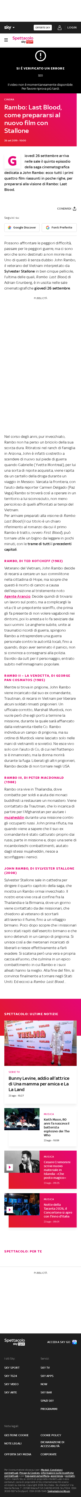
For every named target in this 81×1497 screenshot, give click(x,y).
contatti (70, 1475)
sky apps (47, 1376)
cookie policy (51, 1435)
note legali (12, 1443)
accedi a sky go (58, 1342)
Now (44, 1384)
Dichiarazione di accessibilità (52, 1444)
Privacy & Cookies (29, 1472)
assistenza (57, 1475)
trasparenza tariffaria (37, 1475)
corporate (49, 1454)
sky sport (11, 1367)
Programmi (49, 1409)
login (72, 27)
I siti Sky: (9, 1358)
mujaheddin (14, 817)
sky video (11, 1384)
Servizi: (45, 1358)
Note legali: (11, 1426)
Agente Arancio (17, 596)
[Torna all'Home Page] (23, 40)
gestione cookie (16, 1435)
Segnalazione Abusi (59, 1491)
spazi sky (47, 1400)
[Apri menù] (6, 40)
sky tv (45, 1367)
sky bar (46, 1392)
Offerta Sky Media (17, 1454)
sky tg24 (10, 1376)
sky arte (10, 1392)
